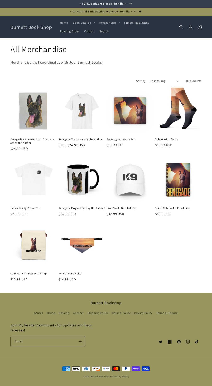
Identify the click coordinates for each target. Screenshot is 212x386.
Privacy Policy (143, 313)
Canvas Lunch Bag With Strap (28, 273)
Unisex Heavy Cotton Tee (25, 208)
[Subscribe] (80, 341)
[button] (83, 22)
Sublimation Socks (166, 139)
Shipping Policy (98, 313)
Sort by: (141, 81)
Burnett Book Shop (100, 376)
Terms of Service (167, 313)
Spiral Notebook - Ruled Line (172, 208)
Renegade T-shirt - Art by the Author (80, 139)
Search (38, 313)
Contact (78, 313)
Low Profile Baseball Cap (122, 208)
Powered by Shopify (119, 376)
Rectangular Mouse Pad (121, 139)
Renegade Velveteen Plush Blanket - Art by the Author (32, 141)
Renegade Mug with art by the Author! (82, 208)
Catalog (64, 313)
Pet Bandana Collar (70, 273)
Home (51, 313)
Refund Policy (121, 313)
